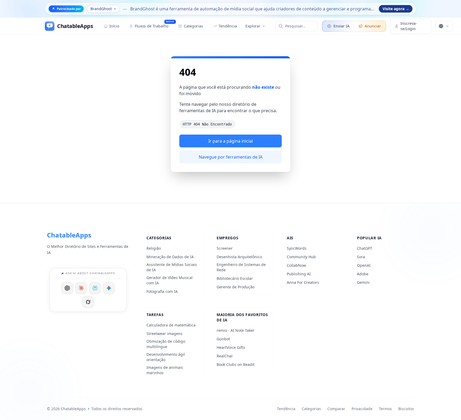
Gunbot (223, 338)
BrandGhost (101, 8)
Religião (153, 248)
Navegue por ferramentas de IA (231, 157)
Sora (361, 256)
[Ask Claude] (81, 288)
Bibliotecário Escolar (235, 278)
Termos (385, 408)
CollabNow (296, 265)
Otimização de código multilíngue (165, 344)
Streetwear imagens (164, 333)
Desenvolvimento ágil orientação (165, 357)
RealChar (225, 355)
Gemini (363, 282)
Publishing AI (299, 273)
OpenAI (364, 265)
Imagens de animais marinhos (164, 370)
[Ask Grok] (88, 302)
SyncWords (297, 248)
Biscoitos (406, 408)
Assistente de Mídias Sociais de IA (171, 267)
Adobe (362, 273)
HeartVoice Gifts (231, 347)
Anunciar (373, 26)
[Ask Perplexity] (95, 288)
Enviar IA (341, 26)
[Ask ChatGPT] (67, 288)
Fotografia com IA (162, 291)
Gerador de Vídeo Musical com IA (169, 280)
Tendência (286, 408)
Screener (225, 248)
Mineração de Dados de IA (170, 256)
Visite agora (396, 8)
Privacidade (362, 408)
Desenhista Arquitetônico (239, 256)
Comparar (336, 408)
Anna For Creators (303, 282)
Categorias (311, 408)
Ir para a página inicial (230, 141)
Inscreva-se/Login (408, 26)
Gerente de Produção (236, 286)
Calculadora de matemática (171, 325)
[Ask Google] (109, 288)
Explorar (252, 26)
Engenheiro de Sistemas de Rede (241, 267)
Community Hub (301, 256)
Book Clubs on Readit (236, 364)
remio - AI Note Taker (236, 330)
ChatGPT (364, 248)
